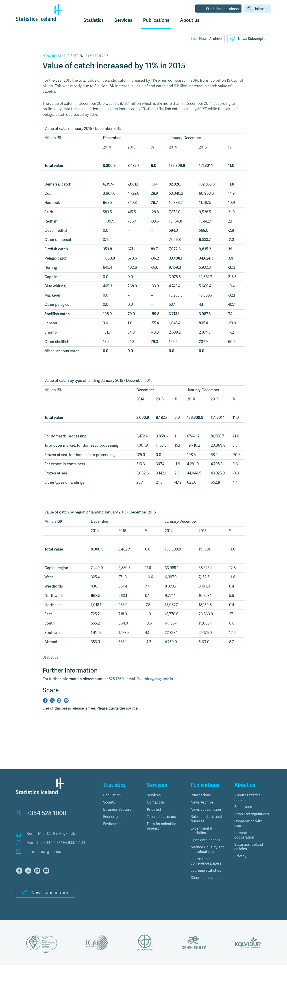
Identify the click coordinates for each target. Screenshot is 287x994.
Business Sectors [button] (117, 809)
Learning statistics (206, 870)
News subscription (50, 893)
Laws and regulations (251, 814)
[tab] (121, 795)
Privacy (240, 856)
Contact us (156, 802)
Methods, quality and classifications (207, 849)
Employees (243, 807)
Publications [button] (156, 20)
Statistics (93, 20)
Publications (201, 795)
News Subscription (253, 39)
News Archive (210, 39)
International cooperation (244, 835)
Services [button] (123, 20)
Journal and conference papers (206, 861)
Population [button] (112, 795)
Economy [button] (110, 817)
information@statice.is (45, 851)
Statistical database (222, 9)
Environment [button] (113, 824)
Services (154, 795)
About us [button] (189, 20)
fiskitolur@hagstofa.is (155, 679)
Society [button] (109, 802)
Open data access (205, 840)
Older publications (205, 878)
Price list (154, 809)
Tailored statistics (161, 817)
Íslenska (262, 9)
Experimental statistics (201, 830)
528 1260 (117, 679)
